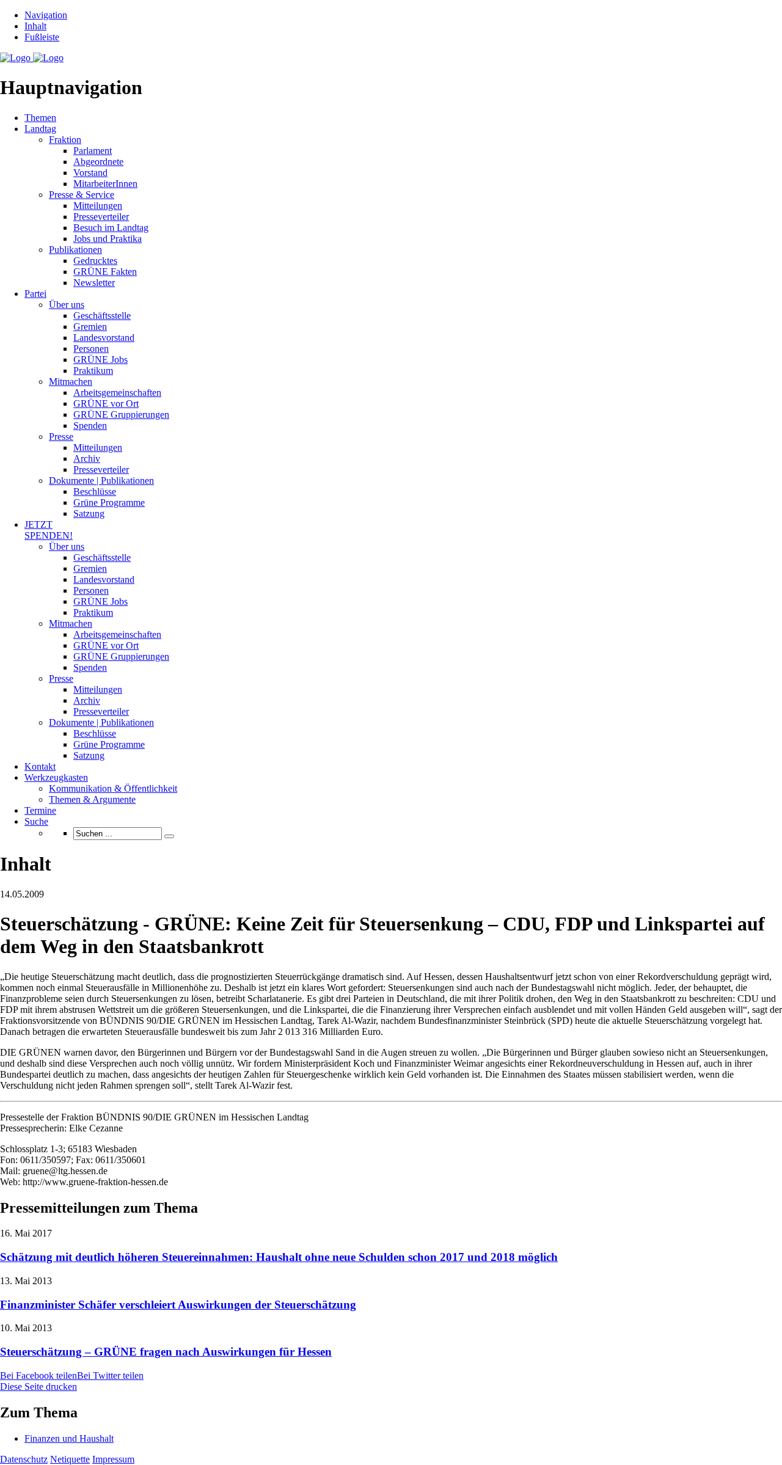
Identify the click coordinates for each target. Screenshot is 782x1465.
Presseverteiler (101, 216)
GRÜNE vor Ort (106, 403)
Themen (40, 117)
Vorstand (90, 172)
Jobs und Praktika (107, 238)
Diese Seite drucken (38, 1386)
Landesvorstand (103, 337)
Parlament (92, 150)
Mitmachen (70, 381)
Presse (61, 436)
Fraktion (65, 139)
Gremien (90, 326)
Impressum (113, 1459)
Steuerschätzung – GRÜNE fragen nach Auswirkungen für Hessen (166, 1351)
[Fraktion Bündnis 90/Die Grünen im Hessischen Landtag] (32, 58)
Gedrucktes (95, 260)
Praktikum (93, 370)
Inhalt (35, 26)
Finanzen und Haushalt (69, 1438)
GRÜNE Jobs (100, 359)
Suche (36, 821)
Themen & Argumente (92, 799)
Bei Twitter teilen (110, 1375)
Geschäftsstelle (102, 315)
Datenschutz (24, 1459)
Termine (40, 810)
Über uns (66, 304)
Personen (91, 348)
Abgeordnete (98, 161)
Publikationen (75, 249)
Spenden (90, 425)
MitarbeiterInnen (105, 183)
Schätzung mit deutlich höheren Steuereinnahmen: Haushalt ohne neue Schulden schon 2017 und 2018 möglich (279, 1257)
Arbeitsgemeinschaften (117, 392)
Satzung (88, 513)
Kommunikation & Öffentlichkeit (113, 788)
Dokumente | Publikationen (101, 480)
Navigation (45, 15)
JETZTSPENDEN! (48, 530)
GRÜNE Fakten (105, 271)
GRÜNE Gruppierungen (121, 414)
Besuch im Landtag (110, 227)
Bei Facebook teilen (38, 1375)
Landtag (40, 128)
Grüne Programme (109, 502)
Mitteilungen (97, 205)
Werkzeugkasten (56, 777)
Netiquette (70, 1459)
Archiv (86, 458)
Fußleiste (41, 37)
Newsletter (94, 282)
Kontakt (40, 766)
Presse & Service (81, 194)
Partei (35, 293)
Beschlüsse (94, 491)
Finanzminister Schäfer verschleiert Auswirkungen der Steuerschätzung (178, 1304)
